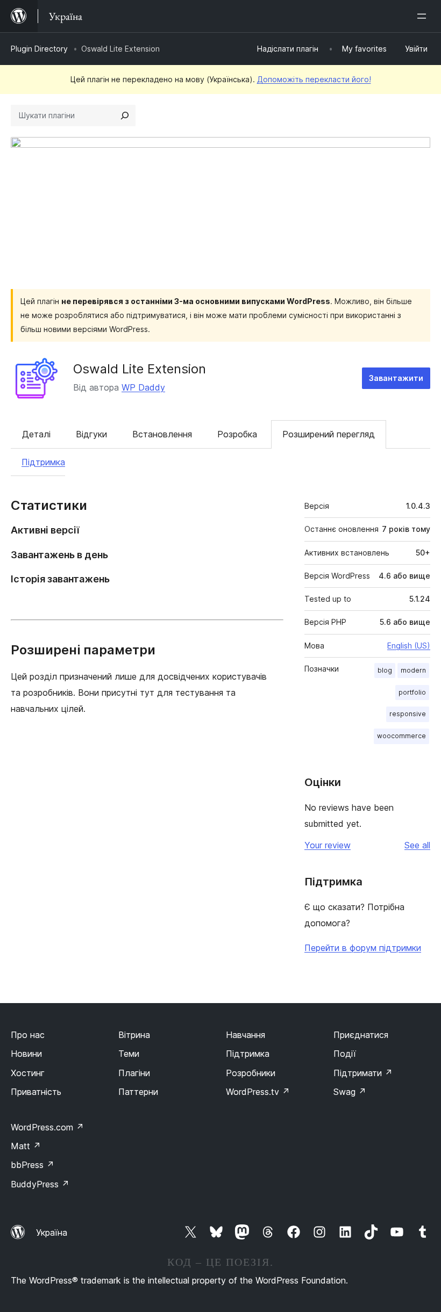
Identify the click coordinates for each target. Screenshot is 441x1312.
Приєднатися (360, 1034)
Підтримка (43, 462)
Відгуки (91, 434)
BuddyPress (40, 1184)
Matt (26, 1146)
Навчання (245, 1034)
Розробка (237, 434)
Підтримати (363, 1073)
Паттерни (138, 1091)
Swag (349, 1091)
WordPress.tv (258, 1091)
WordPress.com (47, 1127)
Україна (51, 1232)
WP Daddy (143, 387)
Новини (26, 1053)
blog (385, 670)
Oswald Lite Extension (139, 369)
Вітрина (134, 1034)
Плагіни (134, 1073)
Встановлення (162, 434)
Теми (128, 1053)
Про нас (28, 1034)
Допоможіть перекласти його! (314, 79)
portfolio (412, 692)
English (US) (408, 645)
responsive (407, 714)
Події (344, 1053)
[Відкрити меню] (424, 16)
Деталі (36, 434)
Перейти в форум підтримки (362, 947)
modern (413, 670)
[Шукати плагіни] (125, 115)
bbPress (32, 1164)
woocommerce (401, 736)
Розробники (250, 1073)
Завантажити (396, 378)
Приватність (36, 1091)
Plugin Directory (39, 48)
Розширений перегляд (328, 434)
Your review (327, 845)
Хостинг (28, 1073)
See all (417, 845)
